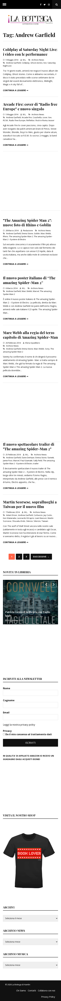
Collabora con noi (46, 990)
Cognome (9, 700)
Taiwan (45, 521)
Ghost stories (36, 62)
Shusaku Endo (18, 521)
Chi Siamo (21, 990)
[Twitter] (44, 4)
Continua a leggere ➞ (15, 90)
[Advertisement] (30, 181)
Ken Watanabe (9, 518)
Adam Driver (11, 515)
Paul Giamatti (26, 460)
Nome (7, 688)
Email (6, 712)
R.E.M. (5, 120)
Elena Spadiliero (32, 342)
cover (45, 117)
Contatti (32, 990)
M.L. (24, 59)
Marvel (36, 291)
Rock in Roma (42, 120)
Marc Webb (46, 233)
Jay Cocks (48, 515)
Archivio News (38, 59)
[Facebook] (40, 4)
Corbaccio (38, 515)
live (45, 62)
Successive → (41, 556)
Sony (47, 348)
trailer (36, 463)
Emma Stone (27, 233)
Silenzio (37, 521)
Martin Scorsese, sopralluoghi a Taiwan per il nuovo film (30, 504)
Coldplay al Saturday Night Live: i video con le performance (30, 51)
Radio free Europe (17, 120)
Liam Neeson (41, 518)
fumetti (51, 457)
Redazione (28, 230)
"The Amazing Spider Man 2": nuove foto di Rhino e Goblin (27, 222)
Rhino (5, 236)
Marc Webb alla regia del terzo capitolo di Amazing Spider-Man (30, 335)
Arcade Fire (27, 117)
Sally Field (37, 460)
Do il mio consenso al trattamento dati (28, 734)
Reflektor (30, 120)
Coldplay (26, 62)
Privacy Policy (48, 996)
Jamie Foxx (7, 460)
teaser (51, 120)
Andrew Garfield (13, 62)
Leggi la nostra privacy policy (19, 724)
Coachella (37, 117)
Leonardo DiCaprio (25, 518)
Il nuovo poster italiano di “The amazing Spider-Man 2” (29, 280)
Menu (4, 4)
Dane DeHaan (28, 457)
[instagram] (49, 4)
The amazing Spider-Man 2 (21, 236)
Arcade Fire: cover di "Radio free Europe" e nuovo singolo (30, 106)
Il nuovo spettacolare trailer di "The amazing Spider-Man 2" (28, 446)
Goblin (37, 233)
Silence (29, 521)
